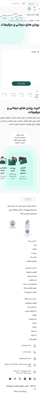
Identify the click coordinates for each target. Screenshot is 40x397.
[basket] (29, 8)
